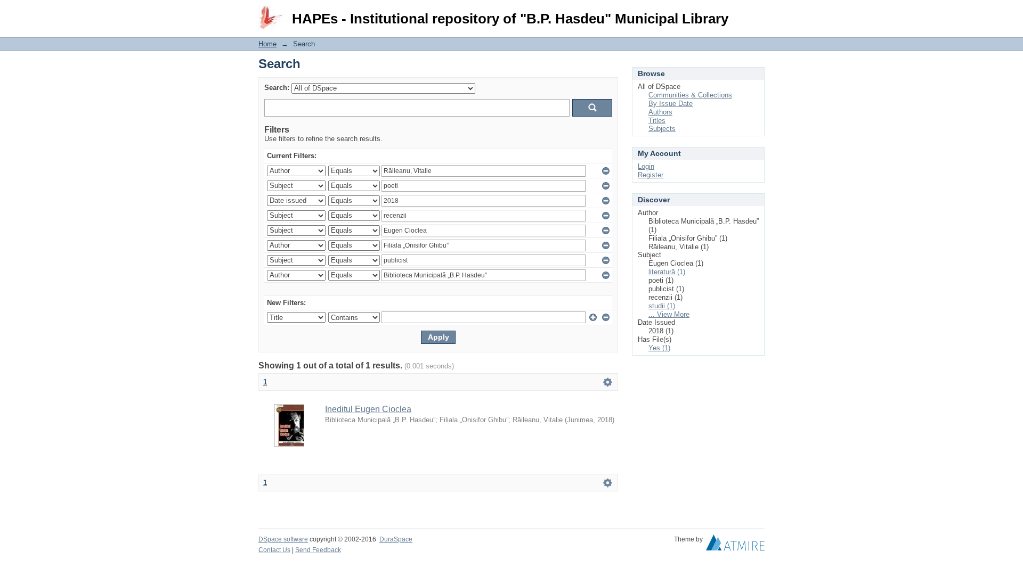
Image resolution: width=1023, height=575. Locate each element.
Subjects (662, 129)
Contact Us (274, 550)
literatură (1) (666, 272)
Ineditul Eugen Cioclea (368, 409)
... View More (668, 314)
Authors (660, 112)
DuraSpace (395, 539)
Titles (656, 121)
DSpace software (283, 539)
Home (267, 44)
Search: (276, 88)
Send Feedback (318, 550)
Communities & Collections (690, 95)
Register (650, 175)
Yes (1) (659, 348)
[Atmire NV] (735, 545)
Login (756, 13)
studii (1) (661, 306)
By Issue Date (670, 104)
